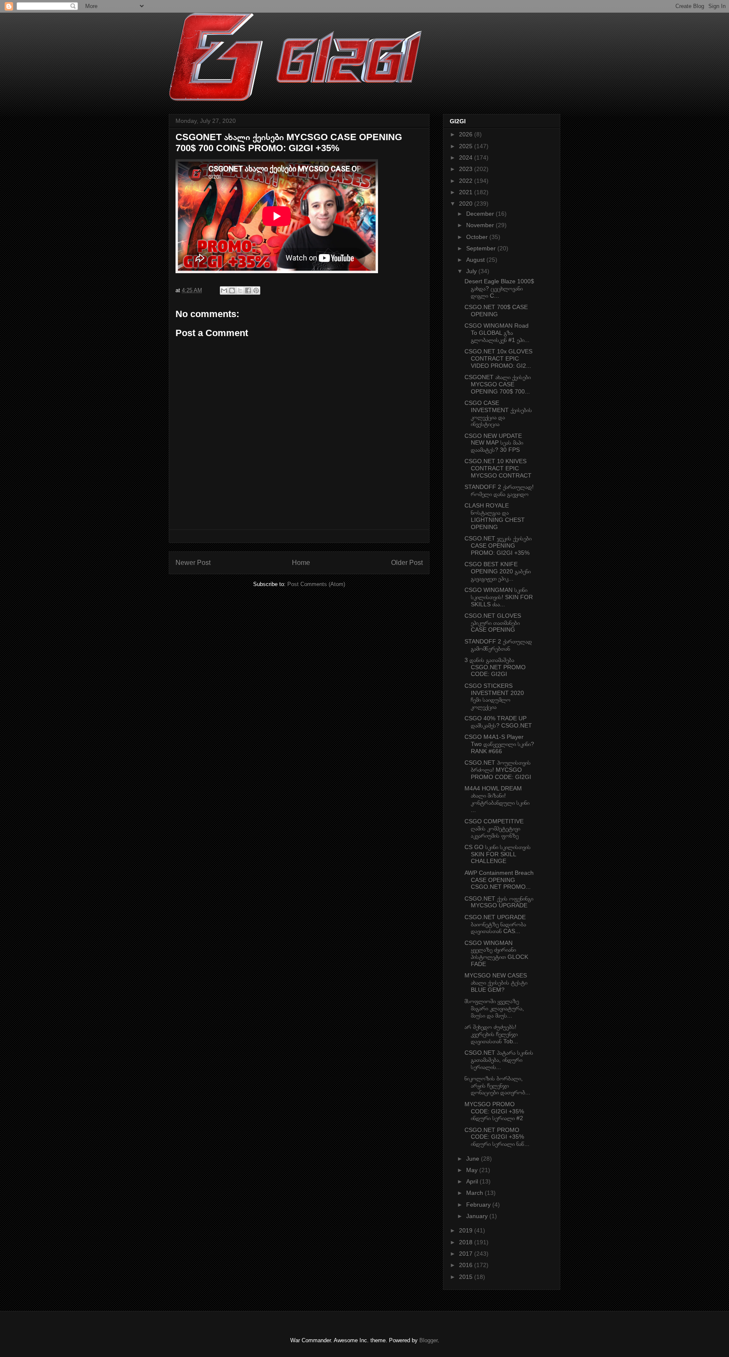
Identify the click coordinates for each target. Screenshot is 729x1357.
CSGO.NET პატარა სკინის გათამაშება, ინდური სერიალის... (498, 1059)
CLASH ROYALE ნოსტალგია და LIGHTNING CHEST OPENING (494, 516)
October (477, 236)
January (477, 1216)
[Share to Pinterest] (256, 290)
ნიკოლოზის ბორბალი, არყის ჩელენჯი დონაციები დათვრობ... (497, 1085)
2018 (466, 1242)
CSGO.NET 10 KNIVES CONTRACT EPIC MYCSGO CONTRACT (498, 468)
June (473, 1158)
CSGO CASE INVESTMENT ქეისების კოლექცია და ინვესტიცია (498, 413)
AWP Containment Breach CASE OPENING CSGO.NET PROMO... (499, 879)
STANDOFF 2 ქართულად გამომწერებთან (498, 645)
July (472, 271)
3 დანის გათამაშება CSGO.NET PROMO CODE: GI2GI (495, 667)
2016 (466, 1265)
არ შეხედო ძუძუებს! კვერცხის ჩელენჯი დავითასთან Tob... (491, 1034)
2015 (466, 1276)
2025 (466, 146)
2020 (466, 203)
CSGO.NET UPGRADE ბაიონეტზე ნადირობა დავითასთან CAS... (495, 924)
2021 (466, 192)
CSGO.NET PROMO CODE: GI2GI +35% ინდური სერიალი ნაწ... (496, 1137)
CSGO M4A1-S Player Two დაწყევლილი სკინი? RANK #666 (499, 743)
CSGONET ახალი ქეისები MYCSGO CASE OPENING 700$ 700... (497, 384)
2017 (466, 1253)
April (473, 1181)
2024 (466, 157)
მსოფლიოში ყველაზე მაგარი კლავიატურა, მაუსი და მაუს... (494, 1008)
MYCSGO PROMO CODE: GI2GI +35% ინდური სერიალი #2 (494, 1111)
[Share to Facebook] (248, 290)
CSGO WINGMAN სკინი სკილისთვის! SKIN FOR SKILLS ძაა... (498, 597)
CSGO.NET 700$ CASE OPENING (496, 311)
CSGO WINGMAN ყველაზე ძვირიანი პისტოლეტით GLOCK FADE (496, 953)
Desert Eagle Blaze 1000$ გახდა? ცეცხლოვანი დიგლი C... (499, 288)
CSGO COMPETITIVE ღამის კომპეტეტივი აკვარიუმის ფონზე (494, 828)
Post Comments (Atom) (316, 584)
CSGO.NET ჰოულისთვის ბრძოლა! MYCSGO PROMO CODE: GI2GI (497, 769)
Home (301, 562)
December (481, 213)
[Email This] (224, 290)
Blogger (428, 1340)
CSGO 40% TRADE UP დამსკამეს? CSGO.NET (498, 722)
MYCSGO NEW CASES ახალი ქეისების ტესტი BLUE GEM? (495, 982)
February (479, 1204)
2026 (466, 134)
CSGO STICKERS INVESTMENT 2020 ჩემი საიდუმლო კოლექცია (494, 696)
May (472, 1170)
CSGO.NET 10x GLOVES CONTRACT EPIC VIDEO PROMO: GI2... (498, 358)
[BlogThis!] (232, 290)
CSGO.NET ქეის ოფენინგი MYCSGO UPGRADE (498, 902)
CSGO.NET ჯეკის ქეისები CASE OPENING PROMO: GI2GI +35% (498, 545)
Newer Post (193, 562)
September (481, 248)
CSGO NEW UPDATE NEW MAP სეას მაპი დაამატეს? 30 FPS (493, 442)
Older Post (407, 562)
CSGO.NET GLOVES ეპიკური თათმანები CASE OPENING (492, 622)
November (481, 225)
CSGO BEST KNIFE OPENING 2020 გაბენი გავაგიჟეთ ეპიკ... (497, 571)
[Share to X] (240, 290)
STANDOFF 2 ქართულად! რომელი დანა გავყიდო (499, 490)
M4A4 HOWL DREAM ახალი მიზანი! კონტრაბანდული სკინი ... (496, 799)
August (476, 259)
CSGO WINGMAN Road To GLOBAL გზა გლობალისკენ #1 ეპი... (496, 332)
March (475, 1192)
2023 (466, 169)
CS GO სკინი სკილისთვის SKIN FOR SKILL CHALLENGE (497, 854)
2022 (466, 180)
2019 (466, 1230)
